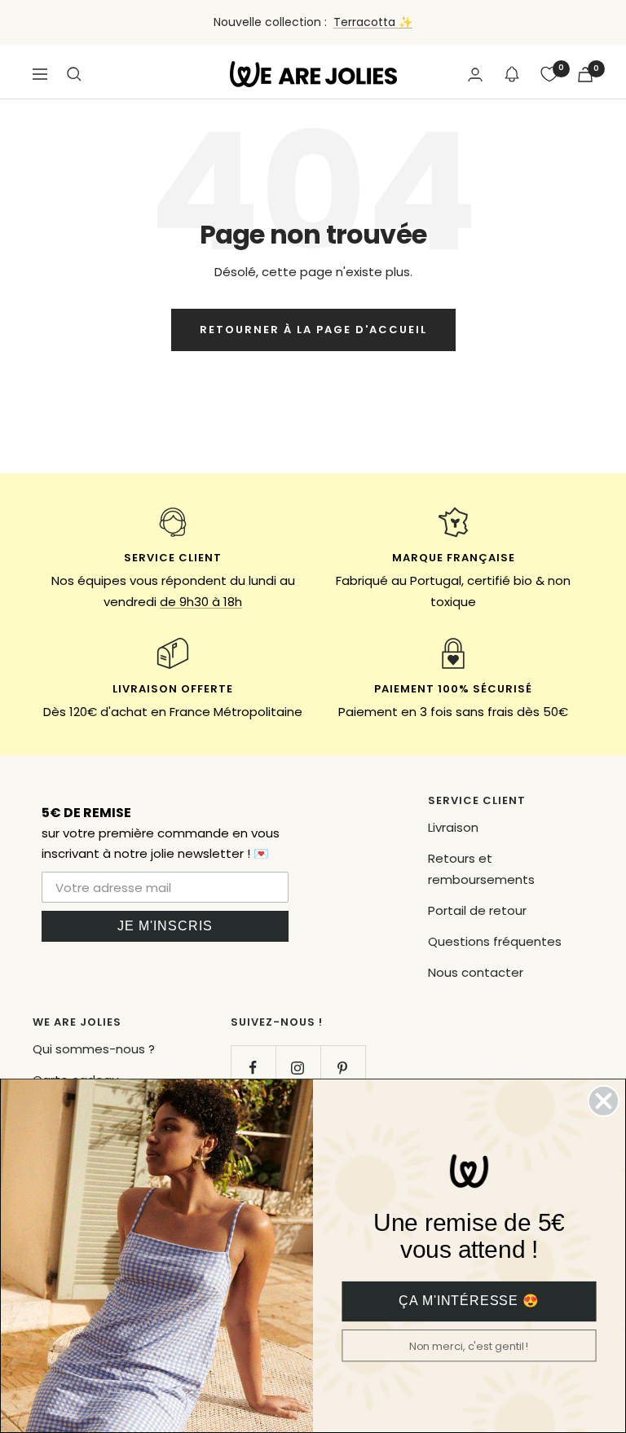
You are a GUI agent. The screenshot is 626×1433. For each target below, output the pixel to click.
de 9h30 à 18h (201, 601)
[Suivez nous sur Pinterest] (342, 1067)
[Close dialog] (603, 1101)
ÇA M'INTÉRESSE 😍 (469, 1301)
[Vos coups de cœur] (549, 74)
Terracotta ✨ (372, 22)
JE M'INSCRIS (165, 926)
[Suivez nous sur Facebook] (253, 1067)
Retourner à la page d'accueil (313, 329)
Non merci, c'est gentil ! (469, 1346)
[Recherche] (74, 74)
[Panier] (585, 74)
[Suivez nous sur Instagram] (298, 1067)
